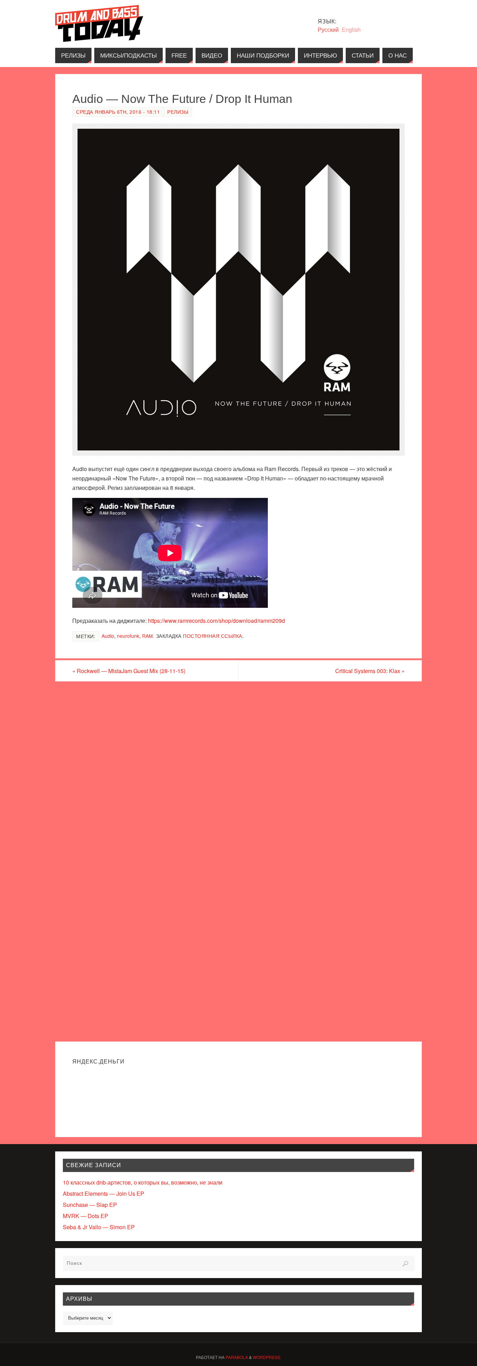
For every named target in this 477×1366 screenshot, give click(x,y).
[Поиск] (405, 1263)
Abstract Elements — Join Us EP (103, 1193)
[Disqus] (238, 771)
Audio (108, 635)
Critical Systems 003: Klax (370, 671)
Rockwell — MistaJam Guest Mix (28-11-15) (128, 671)
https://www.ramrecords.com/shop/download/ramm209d (216, 621)
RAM (147, 635)
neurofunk (128, 635)
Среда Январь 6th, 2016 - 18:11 (118, 111)
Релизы (177, 111)
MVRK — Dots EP (85, 1216)
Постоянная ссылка (212, 635)
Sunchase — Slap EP (90, 1205)
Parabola (237, 1357)
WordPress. (267, 1357)
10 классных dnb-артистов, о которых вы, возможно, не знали (142, 1182)
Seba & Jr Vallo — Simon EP (99, 1227)
